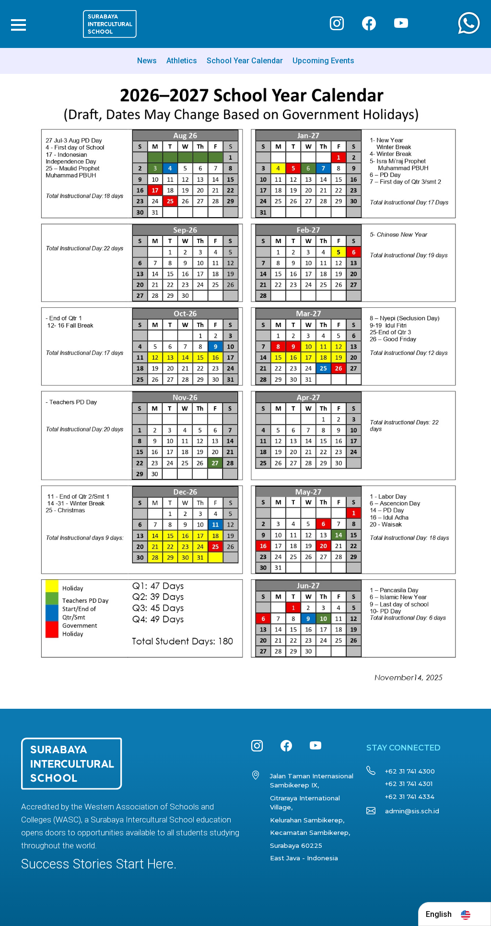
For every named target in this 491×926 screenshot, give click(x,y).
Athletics (181, 60)
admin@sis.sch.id (412, 811)
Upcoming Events (323, 60)
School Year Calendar (245, 60)
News (147, 60)
